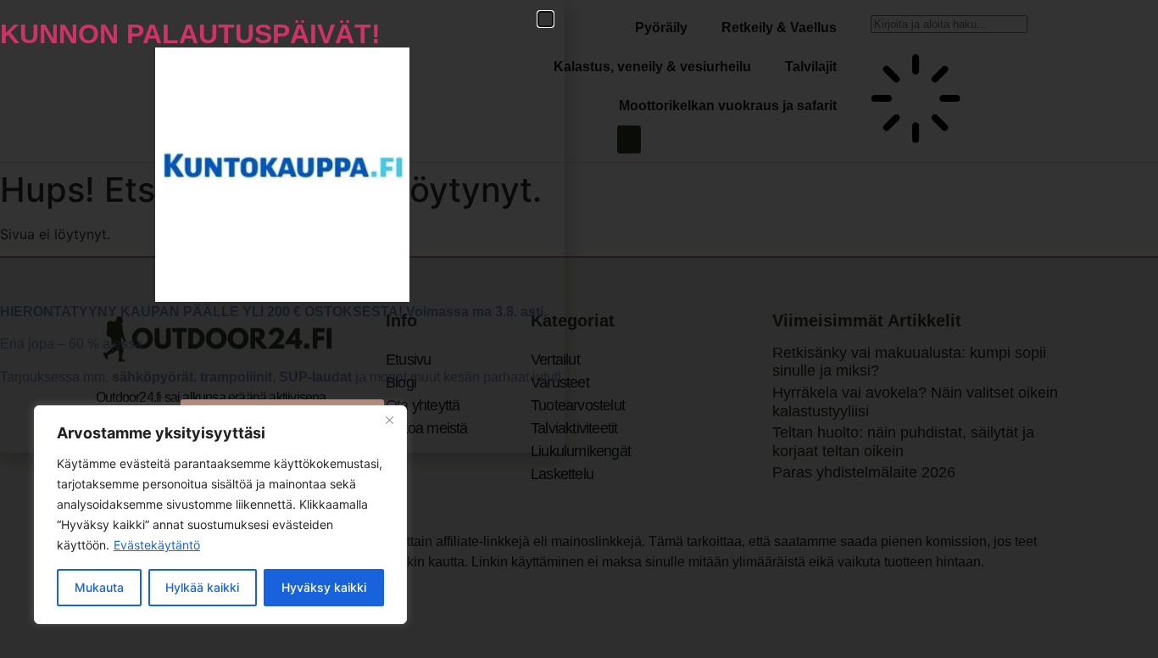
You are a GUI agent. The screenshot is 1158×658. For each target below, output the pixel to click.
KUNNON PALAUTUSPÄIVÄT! (190, 34)
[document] (579, 329)
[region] (220, 514)
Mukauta (99, 587)
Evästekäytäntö (157, 545)
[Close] (389, 420)
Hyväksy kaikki (323, 587)
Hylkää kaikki (202, 587)
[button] (545, 19)
